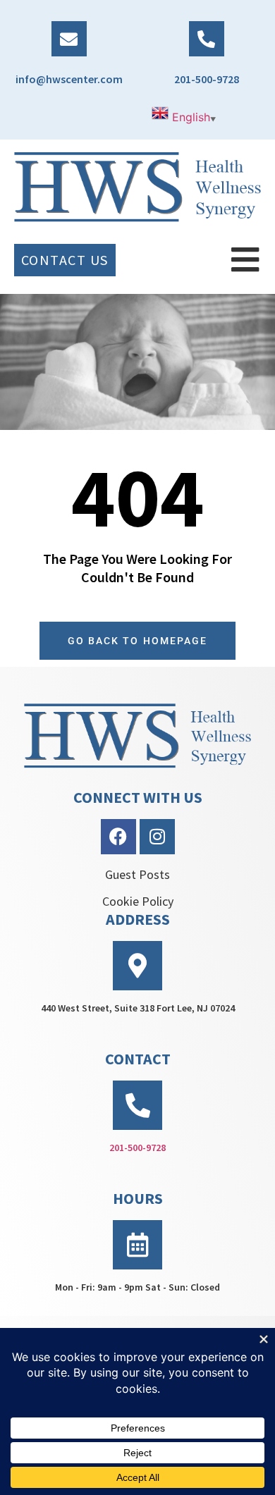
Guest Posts (137, 874)
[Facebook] (118, 836)
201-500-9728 (206, 79)
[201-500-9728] (206, 38)
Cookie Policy (137, 901)
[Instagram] (157, 836)
